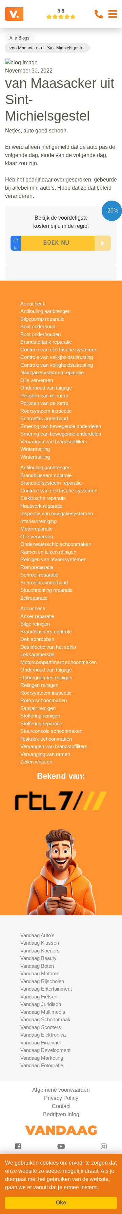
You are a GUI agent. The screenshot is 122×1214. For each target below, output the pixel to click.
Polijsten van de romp (44, 395)
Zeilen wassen (36, 761)
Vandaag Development (45, 1050)
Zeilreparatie (33, 598)
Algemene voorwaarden (61, 1090)
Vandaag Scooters (40, 1027)
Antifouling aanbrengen (45, 311)
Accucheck (32, 303)
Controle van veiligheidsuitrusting (56, 357)
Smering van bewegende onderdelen (60, 426)
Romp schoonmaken (43, 700)
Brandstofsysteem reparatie (51, 483)
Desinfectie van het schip (48, 647)
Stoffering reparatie (41, 723)
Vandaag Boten (37, 966)
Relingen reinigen (39, 685)
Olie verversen (36, 380)
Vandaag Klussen (39, 943)
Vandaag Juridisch (40, 1004)
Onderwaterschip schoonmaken (55, 544)
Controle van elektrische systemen (58, 349)
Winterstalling (35, 449)
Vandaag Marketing (41, 1058)
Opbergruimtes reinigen (46, 677)
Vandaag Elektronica (43, 1035)
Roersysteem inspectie (46, 411)
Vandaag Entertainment (46, 989)
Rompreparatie (36, 567)
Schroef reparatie (39, 575)
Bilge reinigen (35, 624)
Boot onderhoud (37, 326)
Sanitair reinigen (38, 708)
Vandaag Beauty (38, 958)
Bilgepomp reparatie (42, 319)
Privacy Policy (61, 1098)
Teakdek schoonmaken (46, 739)
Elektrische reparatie (43, 498)
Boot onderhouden (40, 334)
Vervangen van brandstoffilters (53, 441)
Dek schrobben (37, 639)
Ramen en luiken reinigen (48, 552)
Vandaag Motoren (39, 973)
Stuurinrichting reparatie (46, 590)
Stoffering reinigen (40, 716)
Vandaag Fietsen (38, 996)
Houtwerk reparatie (41, 506)
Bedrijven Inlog (61, 1114)
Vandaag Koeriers (40, 950)
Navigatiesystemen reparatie (52, 372)
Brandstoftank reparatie (46, 342)
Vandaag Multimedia (42, 1012)
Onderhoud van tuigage (46, 388)
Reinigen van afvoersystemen (53, 559)
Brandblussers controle (46, 475)
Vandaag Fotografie (41, 1065)
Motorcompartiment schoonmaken (58, 662)
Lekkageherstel (37, 654)
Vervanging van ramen (45, 754)
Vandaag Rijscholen (42, 981)
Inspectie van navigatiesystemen (56, 513)
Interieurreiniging (38, 521)
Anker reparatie (37, 616)
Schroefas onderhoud (44, 418)
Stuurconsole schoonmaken (51, 731)
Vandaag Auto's (37, 935)
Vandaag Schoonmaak (45, 1019)
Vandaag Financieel (41, 1042)
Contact (61, 1106)
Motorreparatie (36, 529)
